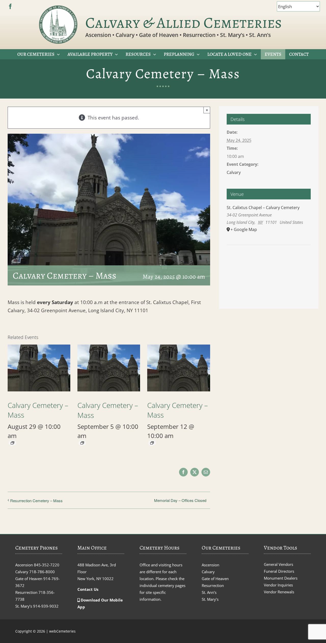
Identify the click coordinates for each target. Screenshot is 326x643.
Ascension (210, 564)
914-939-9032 (46, 606)
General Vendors (278, 564)
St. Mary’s (210, 599)
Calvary (234, 172)
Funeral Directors (279, 571)
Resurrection (213, 585)
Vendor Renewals (279, 591)
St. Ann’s (209, 592)
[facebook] (10, 6)
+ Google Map (243, 229)
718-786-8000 (42, 571)
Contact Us (87, 589)
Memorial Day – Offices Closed (180, 500)
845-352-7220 (46, 564)
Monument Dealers (280, 578)
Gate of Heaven (215, 578)
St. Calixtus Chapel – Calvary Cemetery (263, 207)
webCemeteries (62, 631)
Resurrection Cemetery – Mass (36, 500)
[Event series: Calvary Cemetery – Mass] (12, 442)
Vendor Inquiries (278, 584)
